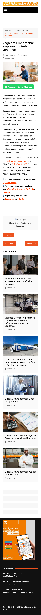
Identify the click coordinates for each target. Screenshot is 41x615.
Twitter (22, 199)
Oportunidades (10, 58)
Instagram (9, 199)
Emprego (9, 235)
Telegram (7, 192)
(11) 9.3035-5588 (19, 164)
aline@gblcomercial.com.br (14, 161)
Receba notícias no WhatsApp (20, 87)
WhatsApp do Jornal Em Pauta (20, 189)
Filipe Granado (10, 55)
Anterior (10, 244)
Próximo (30, 244)
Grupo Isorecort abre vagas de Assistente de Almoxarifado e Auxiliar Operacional (20, 362)
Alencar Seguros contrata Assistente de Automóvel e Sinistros (18, 281)
